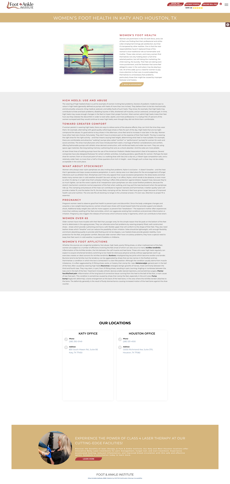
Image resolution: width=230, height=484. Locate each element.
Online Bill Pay (210, 4)
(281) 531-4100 (129, 341)
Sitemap (130, 478)
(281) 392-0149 (75, 341)
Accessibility (138, 478)
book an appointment (132, 84)
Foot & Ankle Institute (115, 474)
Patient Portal (192, 4)
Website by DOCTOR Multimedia (117, 478)
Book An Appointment (175, 4)
